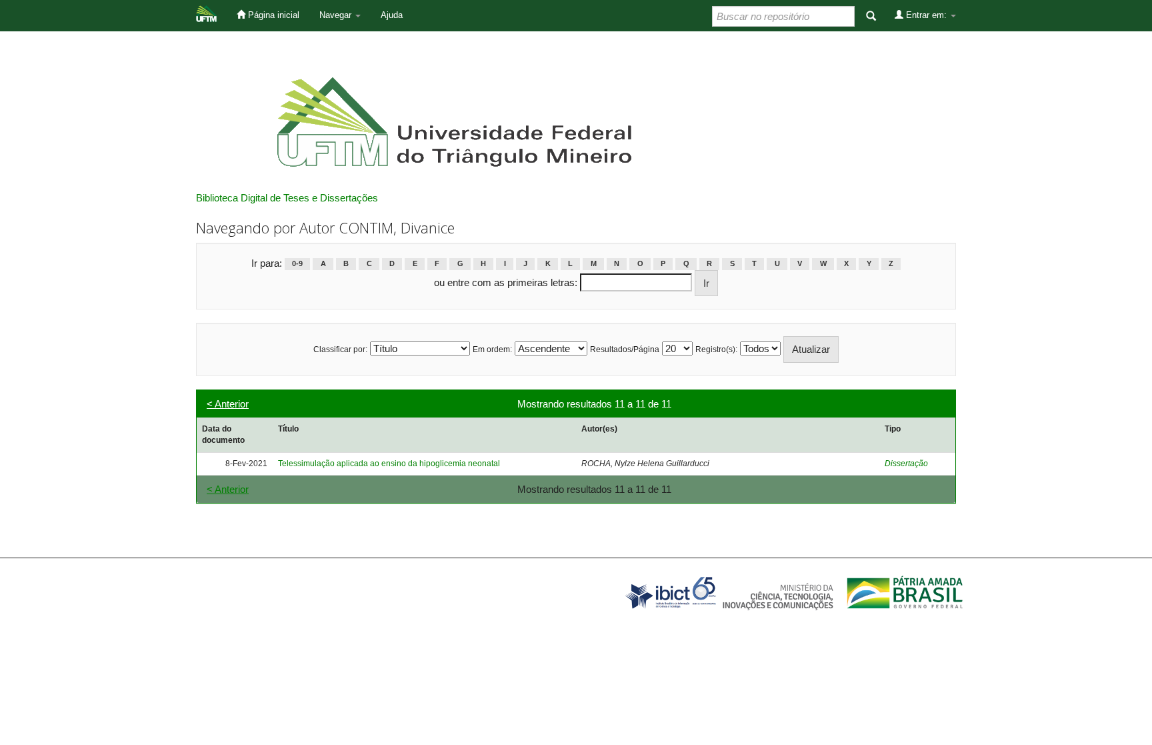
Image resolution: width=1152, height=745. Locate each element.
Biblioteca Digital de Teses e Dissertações (287, 197)
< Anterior (228, 404)
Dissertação (906, 463)
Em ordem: (492, 349)
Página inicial (272, 15)
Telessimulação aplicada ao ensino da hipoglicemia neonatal (389, 463)
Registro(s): (716, 349)
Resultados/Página (624, 349)
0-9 (297, 264)
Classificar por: (340, 349)
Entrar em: (926, 15)
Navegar (336, 15)
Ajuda (392, 15)
